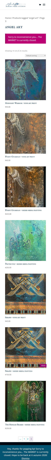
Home (8, 18)
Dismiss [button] (26, 458)
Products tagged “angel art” (25, 18)
